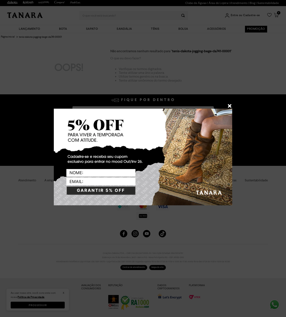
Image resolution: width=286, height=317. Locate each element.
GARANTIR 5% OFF (101, 190)
